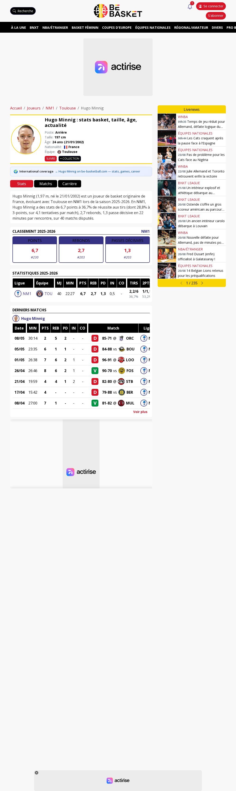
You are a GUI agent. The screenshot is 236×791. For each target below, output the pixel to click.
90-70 (107, 370)
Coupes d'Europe (117, 27)
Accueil (16, 108)
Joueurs (34, 108)
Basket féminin (85, 27)
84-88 (107, 349)
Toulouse (67, 108)
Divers (217, 27)
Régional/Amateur (191, 27)
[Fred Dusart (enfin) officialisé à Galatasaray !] (167, 254)
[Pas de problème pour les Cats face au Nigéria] (167, 155)
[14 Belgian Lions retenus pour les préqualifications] (167, 271)
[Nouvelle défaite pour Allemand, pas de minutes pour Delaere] (167, 237)
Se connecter (213, 6)
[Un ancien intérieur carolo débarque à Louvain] (167, 221)
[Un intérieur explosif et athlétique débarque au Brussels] (167, 188)
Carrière (69, 183)
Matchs (45, 183)
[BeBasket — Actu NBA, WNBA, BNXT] (118, 10)
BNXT (34, 27)
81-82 (107, 403)
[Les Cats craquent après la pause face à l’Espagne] (167, 138)
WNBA (183, 117)
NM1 (50, 108)
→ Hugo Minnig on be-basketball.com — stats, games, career (97, 171)
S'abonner (215, 15)
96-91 (107, 359)
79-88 (107, 392)
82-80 (107, 381)
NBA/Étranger (55, 27)
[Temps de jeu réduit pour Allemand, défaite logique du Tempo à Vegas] (167, 122)
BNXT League (189, 183)
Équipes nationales (153, 27)
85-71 (107, 338)
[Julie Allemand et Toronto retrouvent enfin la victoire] (167, 171)
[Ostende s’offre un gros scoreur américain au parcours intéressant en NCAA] (167, 204)
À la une (18, 27)
